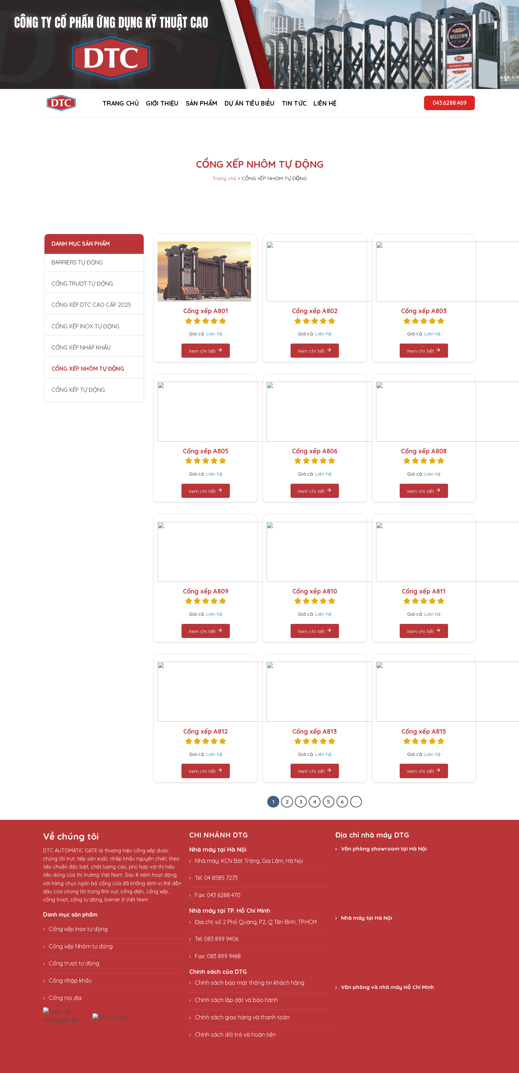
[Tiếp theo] (356, 802)
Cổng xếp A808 (424, 451)
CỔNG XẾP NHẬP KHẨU (81, 347)
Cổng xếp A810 (314, 591)
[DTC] (66, 103)
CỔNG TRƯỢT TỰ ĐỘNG (82, 283)
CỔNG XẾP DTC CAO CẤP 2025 (91, 304)
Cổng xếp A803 (424, 311)
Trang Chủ (120, 103)
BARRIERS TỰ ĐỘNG (77, 262)
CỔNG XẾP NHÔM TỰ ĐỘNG (88, 368)
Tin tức (294, 103)
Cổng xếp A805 (205, 451)
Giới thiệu (162, 103)
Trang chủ (224, 178)
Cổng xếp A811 (424, 591)
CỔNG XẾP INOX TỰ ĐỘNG (85, 325)
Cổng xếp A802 (315, 311)
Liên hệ (325, 103)
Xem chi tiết (203, 351)
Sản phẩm (201, 103)
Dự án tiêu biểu (250, 103)
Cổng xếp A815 (423, 731)
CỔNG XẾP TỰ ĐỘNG (78, 389)
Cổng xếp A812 (205, 731)
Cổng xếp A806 (315, 451)
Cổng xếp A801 (205, 311)
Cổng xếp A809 (205, 591)
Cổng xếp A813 (314, 731)
